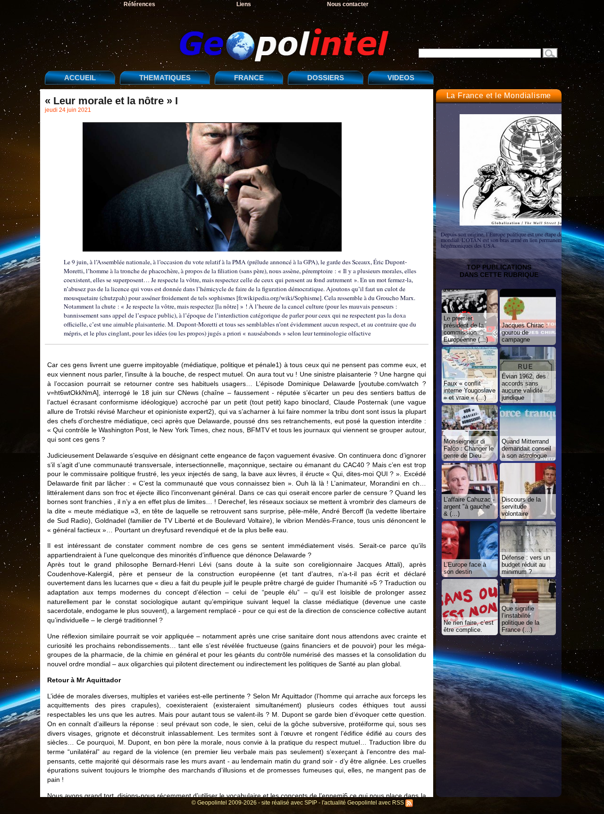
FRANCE (249, 78)
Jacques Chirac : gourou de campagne (525, 332)
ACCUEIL (80, 78)
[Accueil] (219, 37)
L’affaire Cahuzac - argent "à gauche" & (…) (469, 506)
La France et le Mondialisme (499, 96)
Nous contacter (348, 4)
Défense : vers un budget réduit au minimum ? (526, 564)
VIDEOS (400, 78)
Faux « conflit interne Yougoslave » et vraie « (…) (469, 390)
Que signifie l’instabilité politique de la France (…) (520, 619)
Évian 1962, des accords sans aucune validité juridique (524, 387)
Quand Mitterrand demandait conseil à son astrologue (526, 448)
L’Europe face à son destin (465, 568)
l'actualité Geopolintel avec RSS (363, 803)
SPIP (310, 803)
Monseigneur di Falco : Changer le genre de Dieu (469, 448)
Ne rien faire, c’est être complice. (469, 626)
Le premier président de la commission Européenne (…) (466, 329)
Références (139, 4)
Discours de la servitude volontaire (521, 506)
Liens (243, 4)
